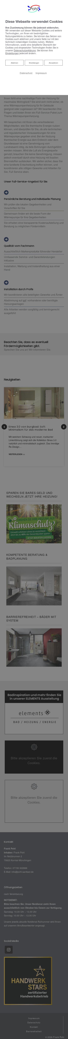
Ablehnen (14, 62)
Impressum (41, 73)
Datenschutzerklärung (25, 50)
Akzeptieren (53, 62)
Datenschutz (26, 73)
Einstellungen (34, 62)
